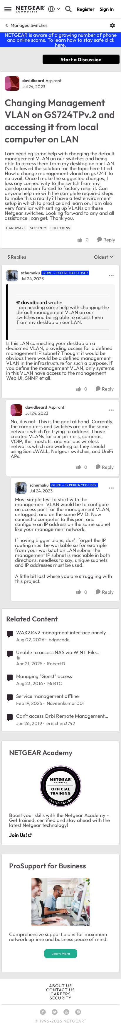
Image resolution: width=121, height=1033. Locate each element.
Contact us (60, 989)
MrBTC (54, 683)
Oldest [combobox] (104, 257)
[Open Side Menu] (7, 9)
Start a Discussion (81, 59)
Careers (61, 994)
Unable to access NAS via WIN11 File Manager (56, 652)
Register (86, 9)
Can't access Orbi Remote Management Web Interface (60, 716)
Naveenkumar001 (66, 703)
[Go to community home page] (30, 9)
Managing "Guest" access (44, 676)
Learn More (60, 953)
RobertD (56, 663)
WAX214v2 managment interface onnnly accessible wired (61, 632)
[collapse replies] (60, 268)
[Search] (68, 9)
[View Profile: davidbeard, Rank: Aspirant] (12, 83)
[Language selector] (54, 9)
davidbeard (33, 81)
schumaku (30, 273)
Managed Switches (29, 25)
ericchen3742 (60, 723)
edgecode (59, 639)
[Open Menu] (112, 25)
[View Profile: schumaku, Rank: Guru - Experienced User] (12, 275)
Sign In (107, 9)
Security (60, 998)
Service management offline (47, 696)
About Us (60, 985)
